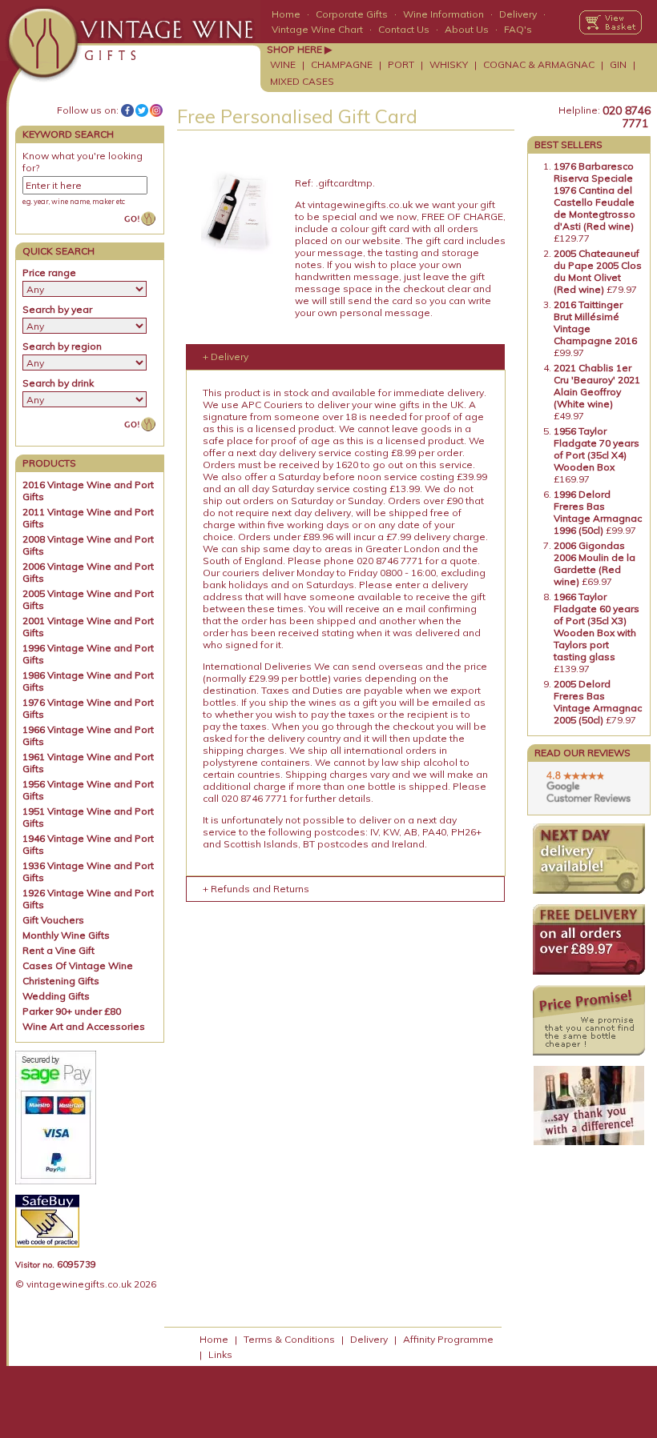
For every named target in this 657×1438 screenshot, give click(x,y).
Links (220, 1354)
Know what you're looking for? (82, 162)
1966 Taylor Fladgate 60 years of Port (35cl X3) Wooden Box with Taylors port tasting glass (596, 627)
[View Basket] (610, 22)
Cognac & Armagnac (539, 64)
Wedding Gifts (56, 996)
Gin (618, 64)
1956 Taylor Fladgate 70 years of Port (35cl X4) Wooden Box (596, 449)
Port (401, 64)
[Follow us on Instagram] (156, 110)
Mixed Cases (302, 81)
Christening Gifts (60, 981)
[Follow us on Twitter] (141, 110)
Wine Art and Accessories (83, 1026)
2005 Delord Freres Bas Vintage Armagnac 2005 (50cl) (598, 702)
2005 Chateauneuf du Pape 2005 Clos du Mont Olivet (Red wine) (598, 271)
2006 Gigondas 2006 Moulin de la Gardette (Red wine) (594, 563)
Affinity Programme (448, 1339)
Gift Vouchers (53, 920)
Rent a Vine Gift (58, 950)
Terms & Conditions (289, 1339)
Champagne (342, 64)
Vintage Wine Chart (317, 29)
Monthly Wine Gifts (66, 935)
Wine (283, 64)
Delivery (518, 14)
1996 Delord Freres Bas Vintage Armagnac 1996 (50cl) (598, 512)
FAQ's (518, 29)
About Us (467, 29)
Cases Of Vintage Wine (77, 965)
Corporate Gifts (352, 14)
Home (286, 14)
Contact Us (403, 29)
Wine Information (443, 14)
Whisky (448, 64)
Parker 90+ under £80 (71, 1011)
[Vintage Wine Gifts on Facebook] (127, 110)
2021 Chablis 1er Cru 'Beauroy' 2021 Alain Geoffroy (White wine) (597, 386)
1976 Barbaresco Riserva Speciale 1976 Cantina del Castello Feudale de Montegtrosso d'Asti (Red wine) (594, 196)
